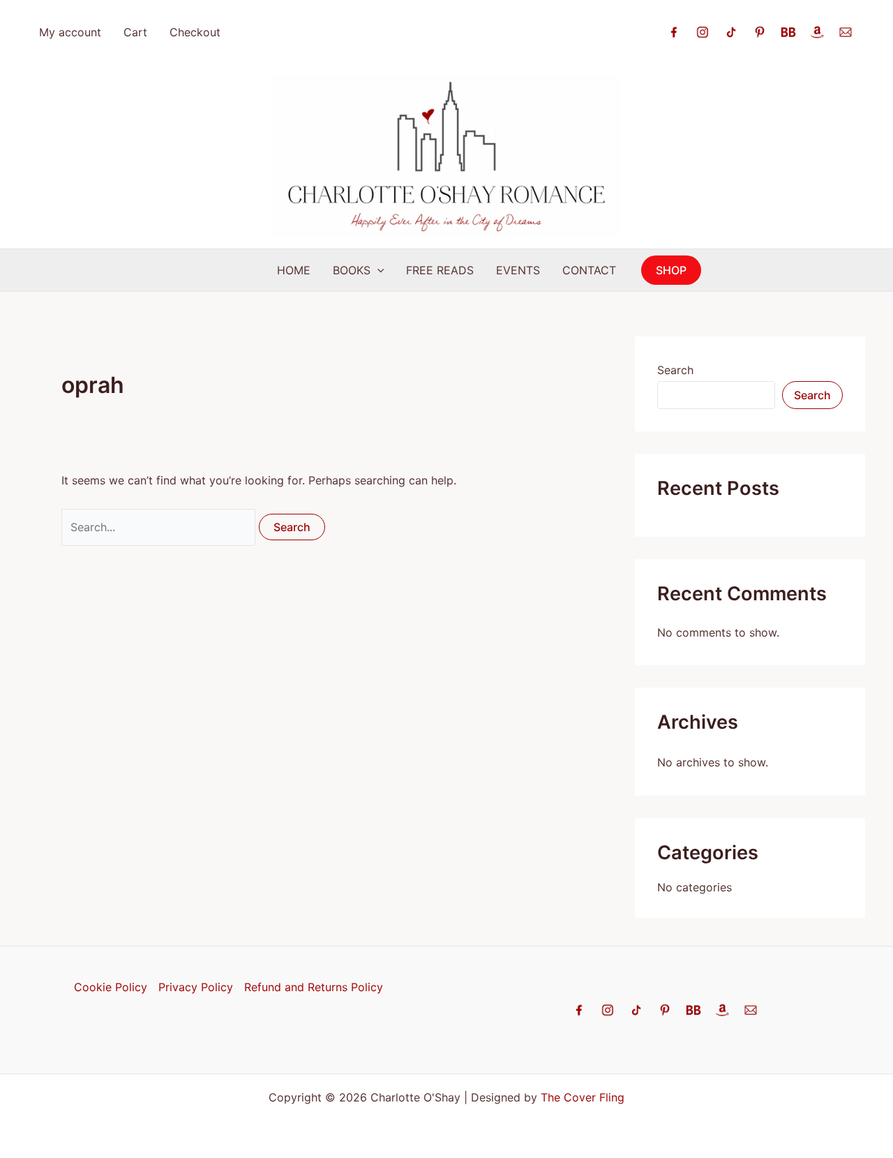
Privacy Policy (195, 987)
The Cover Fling (582, 1097)
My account (70, 32)
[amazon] (817, 31)
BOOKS (351, 270)
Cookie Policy (110, 987)
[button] (377, 270)
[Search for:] (160, 527)
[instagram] (702, 31)
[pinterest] (759, 31)
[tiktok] (731, 31)
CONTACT (589, 270)
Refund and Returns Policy (313, 987)
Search (675, 370)
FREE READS (440, 270)
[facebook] (673, 31)
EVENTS (518, 270)
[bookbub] (788, 31)
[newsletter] (845, 31)
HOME (293, 270)
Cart (135, 32)
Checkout (195, 32)
